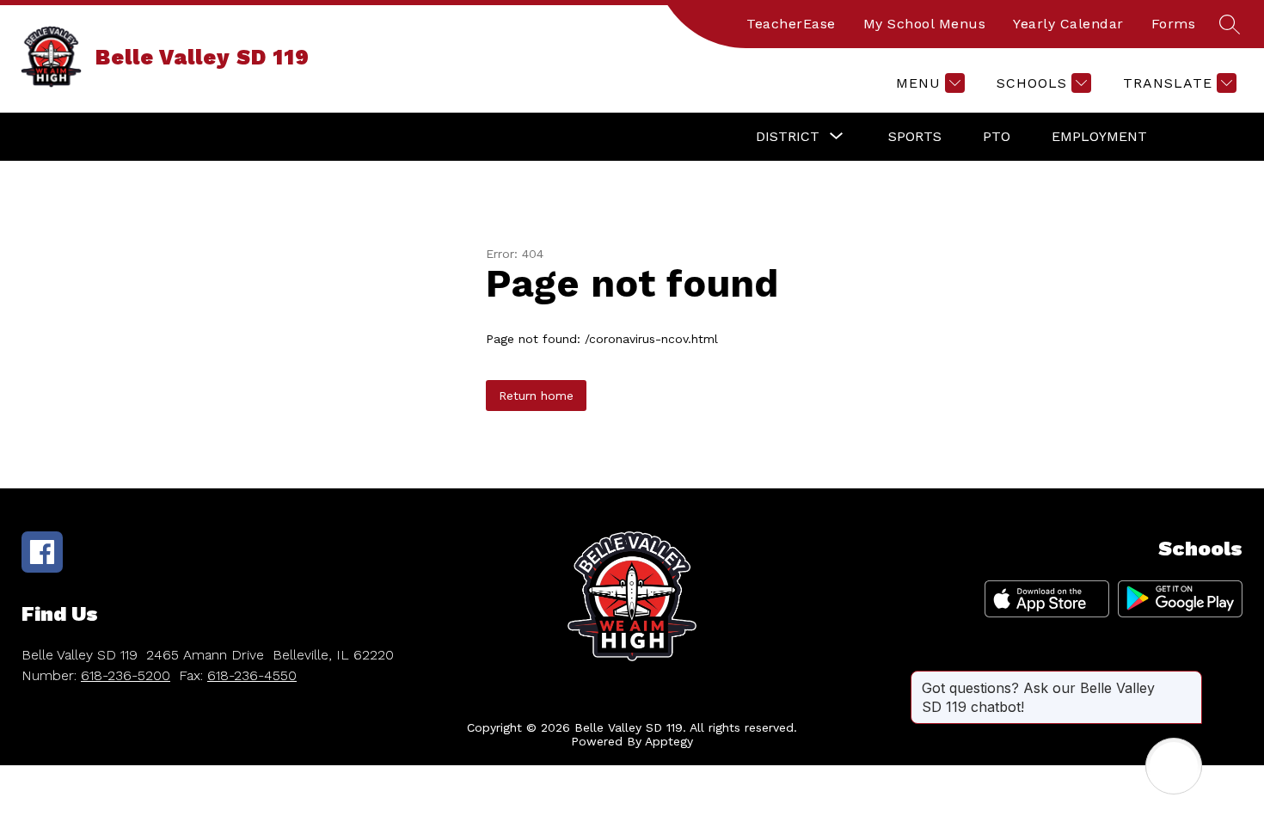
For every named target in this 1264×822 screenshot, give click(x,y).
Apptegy (669, 741)
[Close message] (1188, 679)
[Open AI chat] (1174, 766)
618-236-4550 (252, 675)
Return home (536, 395)
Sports (915, 136)
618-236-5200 (125, 675)
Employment (1099, 136)
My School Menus (924, 23)
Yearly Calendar (1068, 23)
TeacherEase (791, 23)
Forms (1173, 23)
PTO (996, 136)
